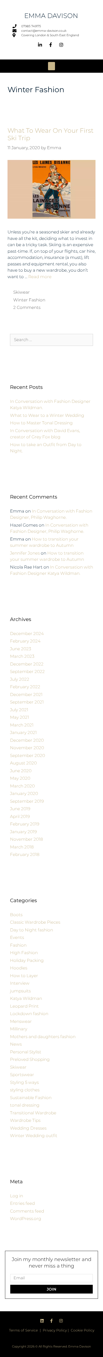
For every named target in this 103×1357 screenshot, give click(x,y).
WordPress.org (25, 1218)
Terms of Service (23, 1330)
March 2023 (22, 656)
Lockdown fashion (29, 1013)
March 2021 (22, 724)
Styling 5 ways (24, 1082)
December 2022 (27, 664)
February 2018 (25, 854)
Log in (16, 1195)
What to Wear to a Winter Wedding (47, 415)
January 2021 (23, 732)
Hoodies (18, 967)
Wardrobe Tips (25, 1120)
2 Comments (26, 307)
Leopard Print (24, 1006)
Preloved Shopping (30, 1059)
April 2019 (20, 816)
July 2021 (19, 709)
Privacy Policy (55, 1330)
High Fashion (24, 952)
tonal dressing (25, 1105)
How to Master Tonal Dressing (41, 422)
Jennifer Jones (25, 553)
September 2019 (27, 801)
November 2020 (27, 747)
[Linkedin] (42, 1321)
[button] (51, 66)
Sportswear (22, 1074)
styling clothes (25, 1089)
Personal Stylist (25, 1051)
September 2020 (27, 755)
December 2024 (27, 633)
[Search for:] (51, 339)
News (16, 1044)
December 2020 (27, 740)
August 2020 (23, 762)
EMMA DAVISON (51, 16)
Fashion (18, 945)
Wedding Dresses (28, 1128)
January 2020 (24, 793)
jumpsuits (20, 990)
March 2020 (22, 785)
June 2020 (21, 770)
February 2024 (25, 641)
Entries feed (22, 1203)
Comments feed (27, 1211)
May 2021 (19, 717)
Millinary (18, 1028)
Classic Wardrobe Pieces (35, 922)
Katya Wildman (26, 998)
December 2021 (26, 694)
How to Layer (24, 975)
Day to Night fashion (31, 929)
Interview (20, 983)
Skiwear (21, 292)
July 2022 (19, 679)
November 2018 (26, 839)
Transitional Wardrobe (33, 1112)
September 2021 (27, 701)
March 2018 (22, 846)
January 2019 (23, 831)
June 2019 (20, 808)
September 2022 (27, 671)
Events (17, 937)
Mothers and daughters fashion (43, 1036)
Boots (16, 914)
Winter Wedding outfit (33, 1135)
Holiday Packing (27, 960)
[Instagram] (61, 1321)
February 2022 (25, 686)
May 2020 (20, 778)
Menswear (21, 1021)
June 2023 (20, 648)
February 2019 (24, 823)
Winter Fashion (29, 299)
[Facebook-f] (52, 1321)
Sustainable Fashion (31, 1097)
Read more (40, 276)
